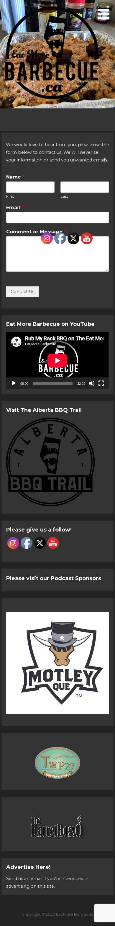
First (10, 196)
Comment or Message (36, 232)
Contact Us (22, 291)
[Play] (14, 383)
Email (15, 207)
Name (15, 177)
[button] (105, 10)
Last (64, 196)
